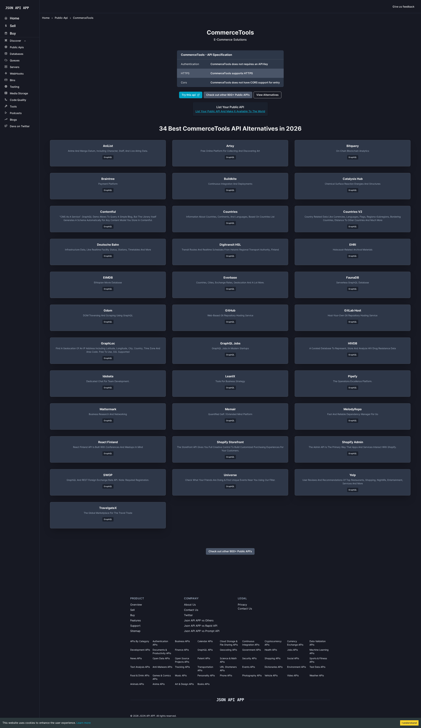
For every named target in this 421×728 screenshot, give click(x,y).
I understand (409, 722)
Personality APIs (206, 675)
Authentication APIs (160, 643)
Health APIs (271, 649)
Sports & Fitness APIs (318, 660)
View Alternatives (267, 94)
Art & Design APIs (184, 684)
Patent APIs (204, 658)
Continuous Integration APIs (250, 643)
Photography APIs (252, 675)
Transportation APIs (205, 668)
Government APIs (251, 649)
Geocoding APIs (228, 649)
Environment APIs (296, 666)
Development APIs (140, 649)
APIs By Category (139, 641)
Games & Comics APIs (162, 677)
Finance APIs (182, 649)
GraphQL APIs (205, 649)
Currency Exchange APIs (295, 643)
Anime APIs (159, 684)
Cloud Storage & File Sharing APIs (229, 643)
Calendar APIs (205, 641)
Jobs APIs (292, 649)
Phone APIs (226, 675)
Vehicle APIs (271, 675)
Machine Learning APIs (319, 651)
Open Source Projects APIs (182, 660)
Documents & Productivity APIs (162, 651)
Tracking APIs (182, 666)
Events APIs (248, 666)
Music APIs (181, 675)
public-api (61, 17)
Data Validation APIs (318, 643)
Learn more (83, 722)
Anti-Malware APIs (162, 666)
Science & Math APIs (228, 660)
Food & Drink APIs (139, 675)
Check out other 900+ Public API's (228, 94)
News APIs (136, 658)
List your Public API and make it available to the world (230, 111)
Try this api (189, 94)
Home (46, 17)
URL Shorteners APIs (228, 668)
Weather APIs (317, 675)
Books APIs (204, 684)
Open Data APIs (161, 658)
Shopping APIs (272, 658)
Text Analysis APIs (140, 666)
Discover (15, 40)
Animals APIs (137, 684)
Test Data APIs (317, 666)
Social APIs (293, 658)
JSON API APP (17, 8)
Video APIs (293, 675)
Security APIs (249, 658)
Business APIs (182, 641)
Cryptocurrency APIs (273, 643)
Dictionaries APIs (274, 666)
